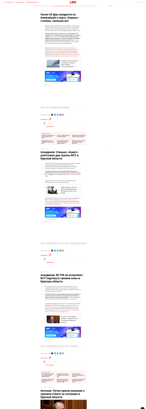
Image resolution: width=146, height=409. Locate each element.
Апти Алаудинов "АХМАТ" (52, 219)
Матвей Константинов (49, 221)
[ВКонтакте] (60, 115)
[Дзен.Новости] (52, 115)
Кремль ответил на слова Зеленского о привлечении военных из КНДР (62, 398)
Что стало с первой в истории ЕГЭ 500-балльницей (63, 136)
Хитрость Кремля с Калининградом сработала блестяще (78, 392)
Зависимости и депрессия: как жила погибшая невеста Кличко (48, 136)
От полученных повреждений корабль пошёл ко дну (66, 54)
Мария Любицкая (49, 85)
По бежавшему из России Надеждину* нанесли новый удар (48, 142)
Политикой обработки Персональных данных (62, 5)
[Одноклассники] (63, 115)
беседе (72, 299)
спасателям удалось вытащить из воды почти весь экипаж (63, 56)
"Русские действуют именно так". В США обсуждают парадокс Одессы (63, 142)
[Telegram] (58, 115)
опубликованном (71, 174)
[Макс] (55, 115)
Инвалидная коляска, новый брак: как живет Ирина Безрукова (78, 142)
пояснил (77, 40)
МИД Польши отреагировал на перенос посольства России (78, 136)
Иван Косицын (48, 341)
